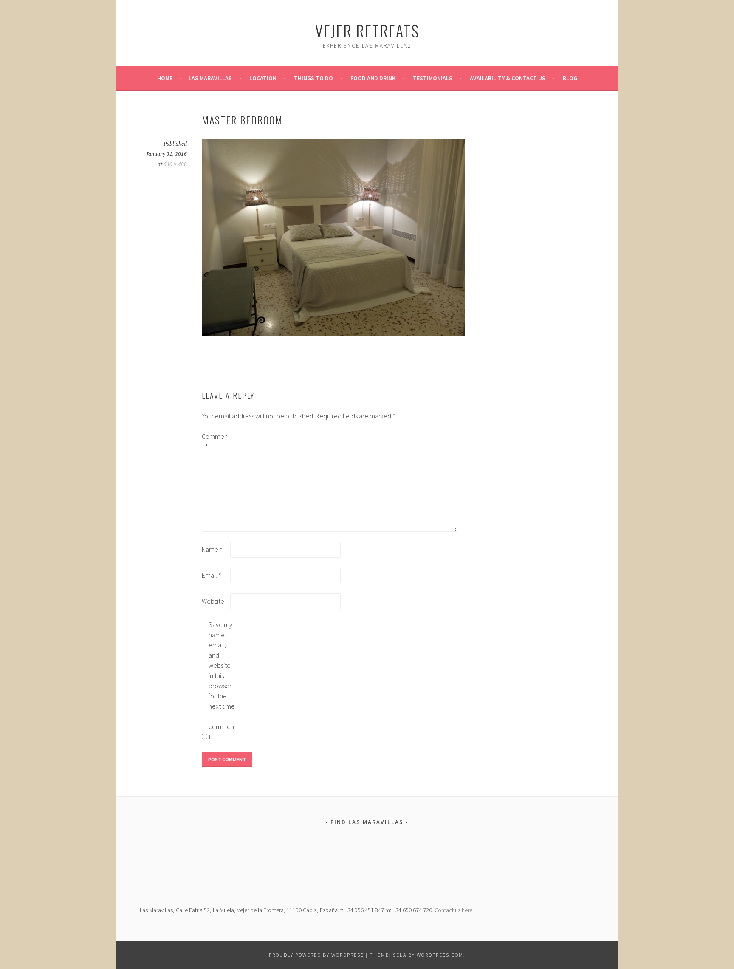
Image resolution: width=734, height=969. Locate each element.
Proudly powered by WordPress (316, 955)
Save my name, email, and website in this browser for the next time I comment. (222, 680)
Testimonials (432, 78)
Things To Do (313, 78)
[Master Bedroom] (333, 333)
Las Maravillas (210, 78)
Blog (570, 78)
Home (164, 78)
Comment (215, 441)
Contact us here (453, 910)
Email (211, 575)
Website (213, 601)
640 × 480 (175, 164)
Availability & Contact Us (507, 78)
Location (263, 78)
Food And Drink (372, 78)
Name (212, 549)
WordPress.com (440, 955)
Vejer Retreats (367, 30)
